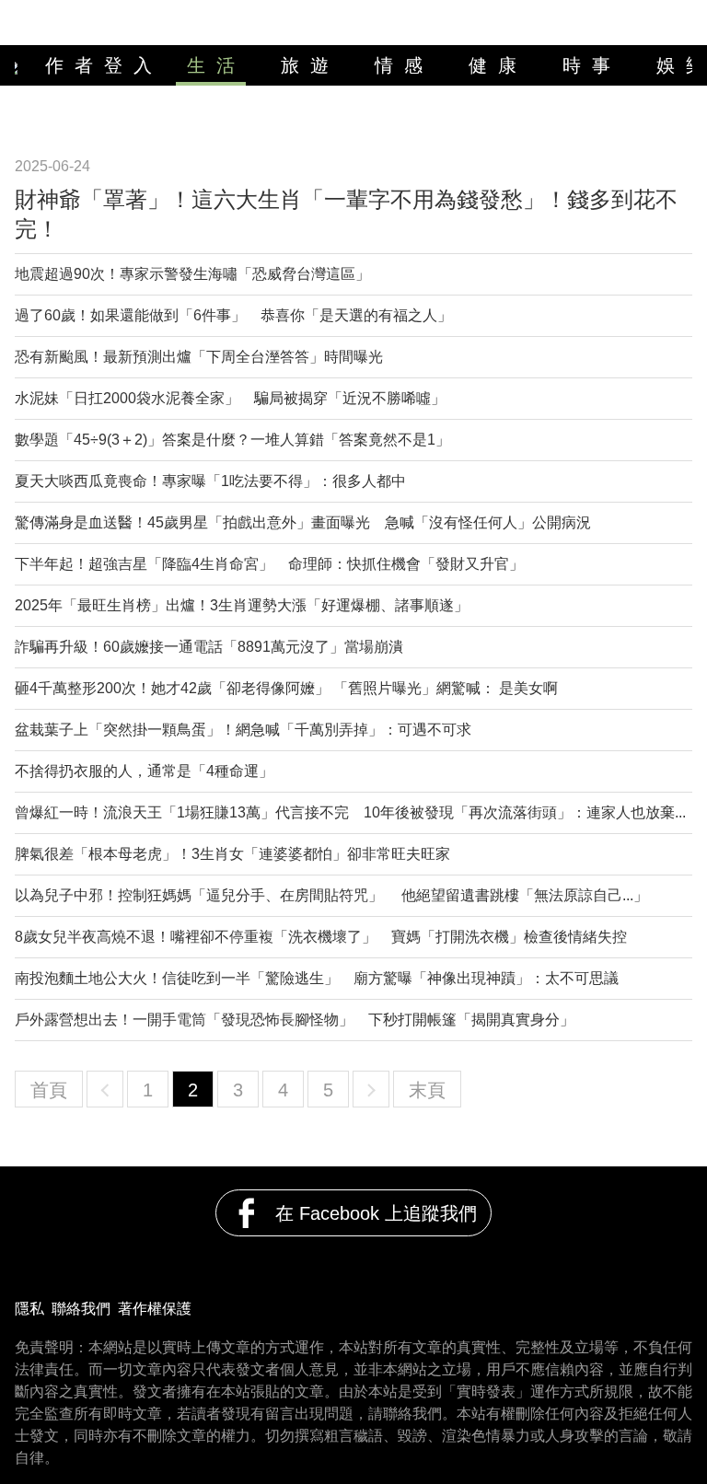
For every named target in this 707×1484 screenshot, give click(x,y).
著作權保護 (154, 1308)
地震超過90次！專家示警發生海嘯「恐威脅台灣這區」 (192, 274)
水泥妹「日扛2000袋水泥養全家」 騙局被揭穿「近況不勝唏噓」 (230, 398)
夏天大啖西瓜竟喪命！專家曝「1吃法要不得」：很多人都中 (210, 481)
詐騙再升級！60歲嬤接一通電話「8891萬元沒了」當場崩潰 (209, 647)
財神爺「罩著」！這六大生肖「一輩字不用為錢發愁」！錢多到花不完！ (346, 214)
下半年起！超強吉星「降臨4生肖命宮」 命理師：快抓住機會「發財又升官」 (269, 564)
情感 (404, 65)
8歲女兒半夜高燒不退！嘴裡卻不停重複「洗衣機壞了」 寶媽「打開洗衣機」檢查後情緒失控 (321, 937)
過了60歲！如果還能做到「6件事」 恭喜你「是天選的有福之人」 (233, 315)
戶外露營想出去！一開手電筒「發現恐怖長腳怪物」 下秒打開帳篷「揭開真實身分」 (294, 1019)
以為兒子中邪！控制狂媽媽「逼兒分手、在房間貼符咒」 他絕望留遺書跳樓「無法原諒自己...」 (331, 895)
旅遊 (310, 65)
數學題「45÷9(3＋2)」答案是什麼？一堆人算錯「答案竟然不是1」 (232, 439)
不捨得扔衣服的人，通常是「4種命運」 (144, 771)
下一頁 (371, 1089)
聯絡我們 (81, 1308)
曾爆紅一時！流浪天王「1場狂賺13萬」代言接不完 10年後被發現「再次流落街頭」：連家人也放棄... (350, 812)
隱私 (29, 1308)
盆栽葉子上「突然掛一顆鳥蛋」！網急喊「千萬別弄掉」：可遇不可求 (243, 729)
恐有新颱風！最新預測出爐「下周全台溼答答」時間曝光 (199, 357)
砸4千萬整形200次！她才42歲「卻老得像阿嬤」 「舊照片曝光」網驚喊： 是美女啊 (286, 688)
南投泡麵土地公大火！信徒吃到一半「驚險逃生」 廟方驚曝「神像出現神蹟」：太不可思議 (317, 978)
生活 (216, 65)
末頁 (427, 1090)
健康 (498, 65)
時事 (591, 65)
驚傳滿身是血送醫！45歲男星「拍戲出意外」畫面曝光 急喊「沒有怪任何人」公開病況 (303, 522)
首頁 (48, 1090)
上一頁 (105, 1089)
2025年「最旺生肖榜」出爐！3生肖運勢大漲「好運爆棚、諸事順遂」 (242, 605)
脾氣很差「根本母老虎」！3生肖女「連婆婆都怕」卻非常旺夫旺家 (232, 854)
